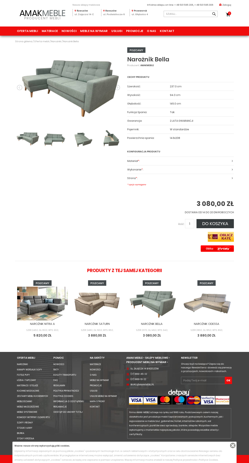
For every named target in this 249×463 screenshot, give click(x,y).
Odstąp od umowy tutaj (68, 411)
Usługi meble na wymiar (103, 396)
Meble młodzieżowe (28, 406)
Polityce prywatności (185, 459)
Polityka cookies (63, 396)
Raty (56, 369)
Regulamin (59, 385)
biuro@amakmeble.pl (142, 384)
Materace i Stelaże (27, 385)
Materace (50, 31)
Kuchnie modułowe (28, 390)
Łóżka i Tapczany (26, 380)
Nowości (69, 31)
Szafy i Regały (25, 422)
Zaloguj (226, 4)
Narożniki (22, 364)
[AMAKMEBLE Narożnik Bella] (68, 87)
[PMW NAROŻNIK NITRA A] (42, 303)
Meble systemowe (27, 411)
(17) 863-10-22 (138, 379)
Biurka (20, 433)
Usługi (116, 31)
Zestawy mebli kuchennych (32, 396)
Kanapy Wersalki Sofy (29, 369)
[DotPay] (179, 392)
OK (228, 380)
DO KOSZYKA (215, 224)
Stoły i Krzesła (25, 438)
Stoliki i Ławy (24, 427)
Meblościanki (24, 401)
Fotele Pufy (23, 374)
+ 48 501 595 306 (203, 4)
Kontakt (167, 31)
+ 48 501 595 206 (183, 4)
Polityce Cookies (208, 459)
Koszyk (229, 13)
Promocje (134, 31)
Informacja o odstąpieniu (68, 401)
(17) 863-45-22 (139, 373)
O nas (151, 31)
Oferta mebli (27, 31)
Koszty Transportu (64, 374)
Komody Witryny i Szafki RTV (33, 417)
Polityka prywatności (66, 390)
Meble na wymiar (94, 31)
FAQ (55, 380)
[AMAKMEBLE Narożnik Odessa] (206, 303)
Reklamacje (60, 406)
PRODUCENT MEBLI (43, 14)
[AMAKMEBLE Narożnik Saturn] (97, 303)
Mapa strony (97, 401)
